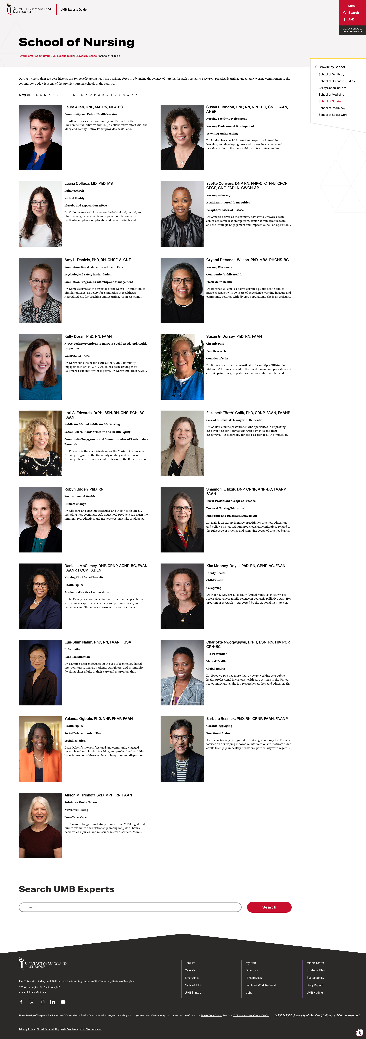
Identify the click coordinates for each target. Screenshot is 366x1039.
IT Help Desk (254, 978)
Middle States (316, 963)
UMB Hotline (315, 992)
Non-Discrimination (91, 1029)
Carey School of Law (332, 88)
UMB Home (26, 56)
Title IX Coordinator (211, 1015)
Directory (252, 970)
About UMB (42, 56)
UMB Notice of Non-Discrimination (251, 1015)
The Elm (190, 963)
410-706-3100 (37, 991)
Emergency (192, 978)
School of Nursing (330, 101)
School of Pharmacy (332, 108)
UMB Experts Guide (74, 9)
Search (269, 907)
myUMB (251, 963)
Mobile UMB (193, 985)
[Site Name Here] (29, 9)
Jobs (249, 992)
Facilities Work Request (261, 985)
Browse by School (87, 56)
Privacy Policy (27, 1029)
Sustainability (315, 978)
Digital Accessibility (47, 1029)
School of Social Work (333, 115)
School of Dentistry (331, 74)
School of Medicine (331, 94)
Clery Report (315, 985)
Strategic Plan (316, 970)
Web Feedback (69, 1029)
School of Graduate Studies (337, 81)
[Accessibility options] (360, 1033)
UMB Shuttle (193, 992)
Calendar (191, 970)
